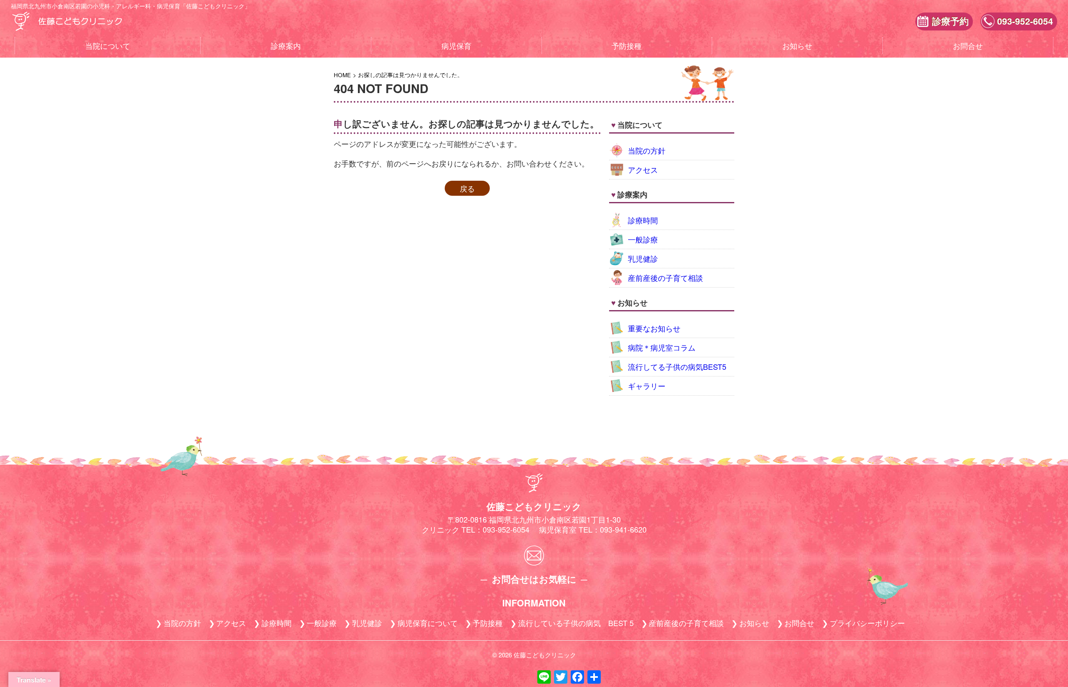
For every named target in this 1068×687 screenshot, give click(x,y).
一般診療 (643, 239)
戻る (467, 188)
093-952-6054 (1025, 21)
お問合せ (968, 45)
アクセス (643, 169)
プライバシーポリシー (867, 622)
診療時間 (643, 220)
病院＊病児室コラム (661, 347)
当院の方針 (646, 150)
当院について (107, 45)
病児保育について (428, 622)
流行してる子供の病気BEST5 (677, 366)
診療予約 (950, 21)
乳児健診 (643, 258)
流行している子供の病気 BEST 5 (576, 622)
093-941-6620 (623, 529)
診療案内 (286, 45)
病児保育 (456, 45)
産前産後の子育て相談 (665, 277)
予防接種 (627, 45)
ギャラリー (646, 385)
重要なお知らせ (654, 328)
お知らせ (797, 45)
